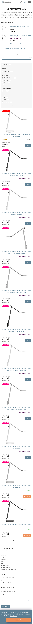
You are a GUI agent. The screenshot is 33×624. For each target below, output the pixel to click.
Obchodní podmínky (5, 567)
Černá (6, 100)
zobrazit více (5, 85)
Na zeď (6, 82)
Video (2, 563)
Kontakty (3, 553)
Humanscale (8, 71)
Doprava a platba (5, 551)
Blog (2, 561)
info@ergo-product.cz (8, 578)
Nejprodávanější (9, 48)
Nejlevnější (16, 48)
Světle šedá (7, 102)
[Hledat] (21, 2)
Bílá (5, 97)
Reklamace (3, 559)
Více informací (13, 616)
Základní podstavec (9, 78)
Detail (28, 145)
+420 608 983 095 (7, 582)
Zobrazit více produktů (15, 43)
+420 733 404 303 (7, 580)
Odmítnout (3, 620)
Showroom (3, 555)
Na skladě (7, 64)
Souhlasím (18, 620)
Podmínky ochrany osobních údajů (9, 569)
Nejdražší (23, 48)
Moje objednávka (5, 565)
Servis (2, 557)
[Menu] (29, 2)
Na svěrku (7, 80)
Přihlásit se (5, 606)
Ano (6, 91)
